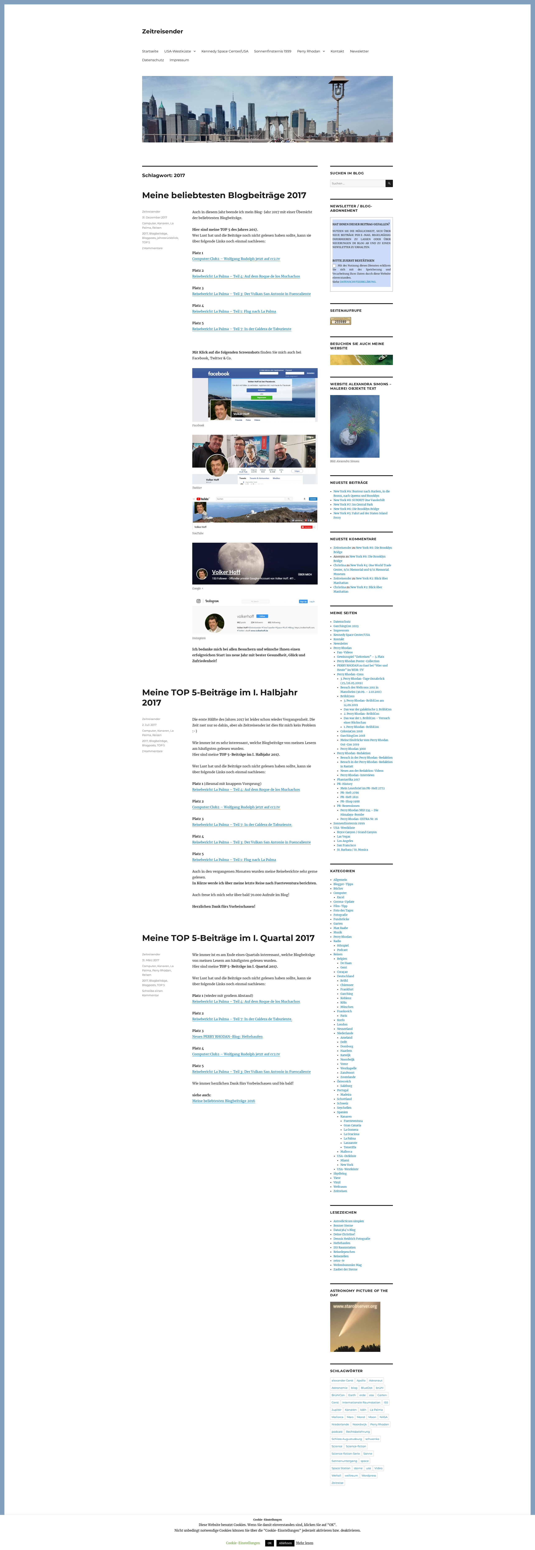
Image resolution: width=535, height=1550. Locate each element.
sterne (358, 1468)
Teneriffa (350, 1147)
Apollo (361, 1380)
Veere (344, 1064)
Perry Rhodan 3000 (353, 749)
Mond (361, 1417)
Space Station (341, 1468)
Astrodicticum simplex (349, 1221)
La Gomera (351, 1130)
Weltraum (340, 1187)
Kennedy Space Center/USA (224, 51)
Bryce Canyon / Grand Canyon (357, 832)
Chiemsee (346, 985)
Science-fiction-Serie (346, 1453)
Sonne (367, 1453)
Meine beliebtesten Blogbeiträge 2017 (224, 195)
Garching (346, 994)
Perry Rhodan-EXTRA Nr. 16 (359, 819)
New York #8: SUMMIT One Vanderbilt (359, 500)
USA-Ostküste (346, 1156)
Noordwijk (347, 1059)
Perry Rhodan (308, 51)
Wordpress (369, 1475)
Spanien (342, 1112)
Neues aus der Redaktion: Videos (361, 771)
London (342, 1024)
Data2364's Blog (344, 1230)
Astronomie (340, 1387)
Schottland (344, 1099)
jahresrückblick (167, 238)
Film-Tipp (340, 906)
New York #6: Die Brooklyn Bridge (356, 509)
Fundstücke (341, 919)
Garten (338, 923)
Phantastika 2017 (348, 779)
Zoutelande (347, 1077)
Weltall (336, 1475)
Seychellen (344, 1108)
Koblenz (345, 998)
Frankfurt (346, 989)
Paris (343, 1016)
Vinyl (337, 1182)
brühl (379, 1387)
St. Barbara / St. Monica (352, 850)
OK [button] (269, 1543)
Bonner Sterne (343, 1225)
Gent (343, 967)
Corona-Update (344, 902)
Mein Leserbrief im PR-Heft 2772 (362, 788)
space (365, 1461)
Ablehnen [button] (285, 1543)
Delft (343, 1042)
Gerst (335, 1402)
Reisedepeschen (344, 1252)
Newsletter (359, 51)
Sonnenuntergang (344, 1461)
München (346, 1007)
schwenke (372, 1439)
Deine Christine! (344, 1234)
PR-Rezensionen (348, 806)
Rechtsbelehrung (358, 1431)
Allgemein (340, 880)
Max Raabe (341, 928)
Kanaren (163, 223)
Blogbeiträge (158, 233)
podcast (337, 1431)
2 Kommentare (152, 248)
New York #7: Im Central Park (353, 504)
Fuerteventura (353, 1121)
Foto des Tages (343, 910)
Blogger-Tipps (343, 884)
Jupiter (336, 1409)
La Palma (350, 1138)
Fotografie (341, 915)
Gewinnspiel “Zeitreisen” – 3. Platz (360, 657)
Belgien (342, 959)
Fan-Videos (345, 652)
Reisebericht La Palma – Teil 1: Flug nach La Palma (234, 311)
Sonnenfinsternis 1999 (272, 51)
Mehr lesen (304, 1543)
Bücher (338, 888)
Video (378, 1468)
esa (371, 1395)
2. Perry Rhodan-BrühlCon (361, 714)
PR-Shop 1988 (350, 801)
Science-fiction (356, 1446)
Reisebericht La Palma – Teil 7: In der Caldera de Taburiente (241, 329)
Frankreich (344, 1011)
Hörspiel (343, 945)
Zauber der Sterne (345, 1269)
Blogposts (149, 238)
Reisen (157, 227)
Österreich (344, 1081)
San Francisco (346, 845)
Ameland (346, 1037)
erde (362, 1395)
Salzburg (346, 1086)
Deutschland (345, 976)
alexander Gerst (342, 1380)
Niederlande (345, 1033)
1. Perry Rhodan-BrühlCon (361, 727)
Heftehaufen (342, 1243)
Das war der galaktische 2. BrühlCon (368, 709)
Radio (337, 941)
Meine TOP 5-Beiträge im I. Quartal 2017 (228, 938)
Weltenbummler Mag (348, 1265)
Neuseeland (345, 1029)
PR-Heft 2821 (349, 797)
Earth (352, 1395)
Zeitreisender (162, 31)
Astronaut (375, 1380)
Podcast (342, 950)
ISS (386, 1402)
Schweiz (342, 1103)
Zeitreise (337, 1482)
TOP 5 (146, 242)
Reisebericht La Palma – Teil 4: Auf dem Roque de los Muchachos (246, 276)
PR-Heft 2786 (349, 793)
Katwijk (345, 1055)
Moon (372, 1417)
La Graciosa (351, 1134)
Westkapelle (348, 1068)
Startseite (150, 51)
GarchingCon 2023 (346, 626)
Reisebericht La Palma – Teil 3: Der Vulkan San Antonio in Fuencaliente (251, 294)
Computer (149, 223)
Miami (344, 1160)
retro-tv (339, 1260)
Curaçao (342, 972)
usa (368, 1468)
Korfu (341, 1020)
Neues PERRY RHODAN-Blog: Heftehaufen (227, 1036)
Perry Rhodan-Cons (350, 674)
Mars (350, 1417)
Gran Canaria (352, 1125)
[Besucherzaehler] (361, 321)
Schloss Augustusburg (347, 1439)
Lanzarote (350, 1143)
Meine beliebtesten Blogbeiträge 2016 (223, 1101)
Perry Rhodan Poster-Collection (358, 661)
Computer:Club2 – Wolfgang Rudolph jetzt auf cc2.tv (236, 259)
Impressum (179, 60)
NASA (383, 1417)
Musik (338, 932)
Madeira (345, 1094)
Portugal (342, 1090)
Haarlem (346, 1051)
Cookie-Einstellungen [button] (243, 1543)
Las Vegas (343, 836)
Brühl (344, 980)
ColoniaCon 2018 (351, 731)
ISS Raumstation (345, 1247)
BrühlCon (338, 1395)
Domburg (346, 1046)
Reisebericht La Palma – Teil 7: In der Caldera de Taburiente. (242, 825)
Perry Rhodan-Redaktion (354, 753)
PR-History (344, 784)
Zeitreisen (340, 1191)
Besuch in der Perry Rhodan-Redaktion (366, 757)
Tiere (337, 1178)
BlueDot (366, 1387)
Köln (343, 1002)
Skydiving (340, 1173)
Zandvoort (347, 1073)
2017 (145, 233)
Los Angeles (345, 841)
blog (354, 1387)
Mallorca (346, 1151)
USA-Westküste (177, 51)
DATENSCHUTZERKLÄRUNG (358, 281)
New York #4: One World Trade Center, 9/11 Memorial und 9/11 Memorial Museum (362, 570)
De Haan (346, 963)
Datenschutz (153, 60)
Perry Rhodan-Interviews (357, 775)
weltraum (351, 1475)
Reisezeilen (341, 1256)
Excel (340, 897)
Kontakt (337, 51)
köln (363, 1409)
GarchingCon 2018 (352, 736)
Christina (340, 565)
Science (337, 1446)
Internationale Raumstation (361, 1402)
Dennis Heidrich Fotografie (352, 1239)
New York (346, 1165)
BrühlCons (347, 696)
